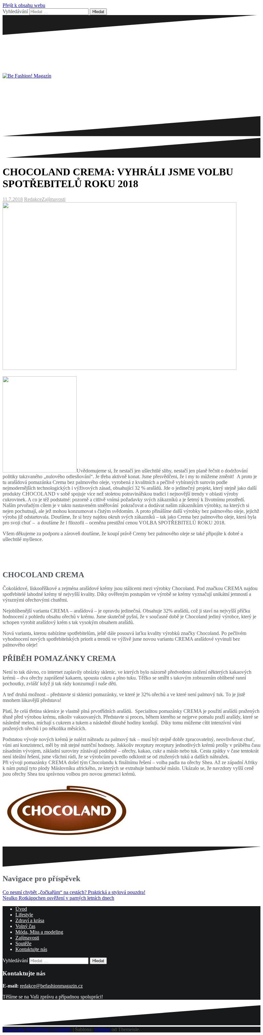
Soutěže (23, 943)
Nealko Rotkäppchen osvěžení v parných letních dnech (58, 898)
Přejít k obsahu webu (24, 5)
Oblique (102, 1029)
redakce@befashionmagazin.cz (51, 986)
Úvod (21, 909)
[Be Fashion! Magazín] (27, 76)
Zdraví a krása (29, 920)
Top (247, 1019)
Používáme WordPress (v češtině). (37, 1029)
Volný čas (25, 926)
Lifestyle (24, 914)
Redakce (33, 199)
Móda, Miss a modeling (39, 932)
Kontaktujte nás (31, 949)
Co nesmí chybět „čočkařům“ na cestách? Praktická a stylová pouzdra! (74, 892)
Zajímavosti (53, 199)
